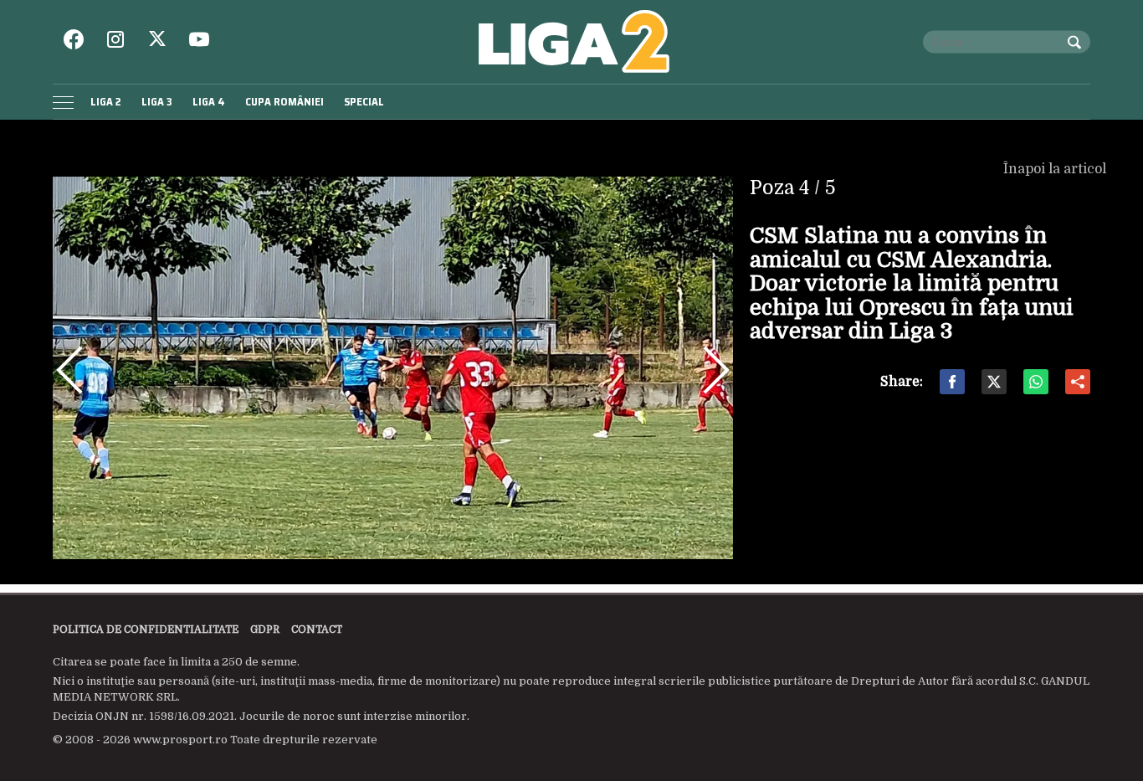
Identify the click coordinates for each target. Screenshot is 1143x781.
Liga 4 (208, 101)
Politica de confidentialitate (145, 629)
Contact (316, 629)
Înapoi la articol (1056, 169)
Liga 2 (105, 101)
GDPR (264, 629)
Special (364, 101)
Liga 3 (156, 101)
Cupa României (284, 101)
